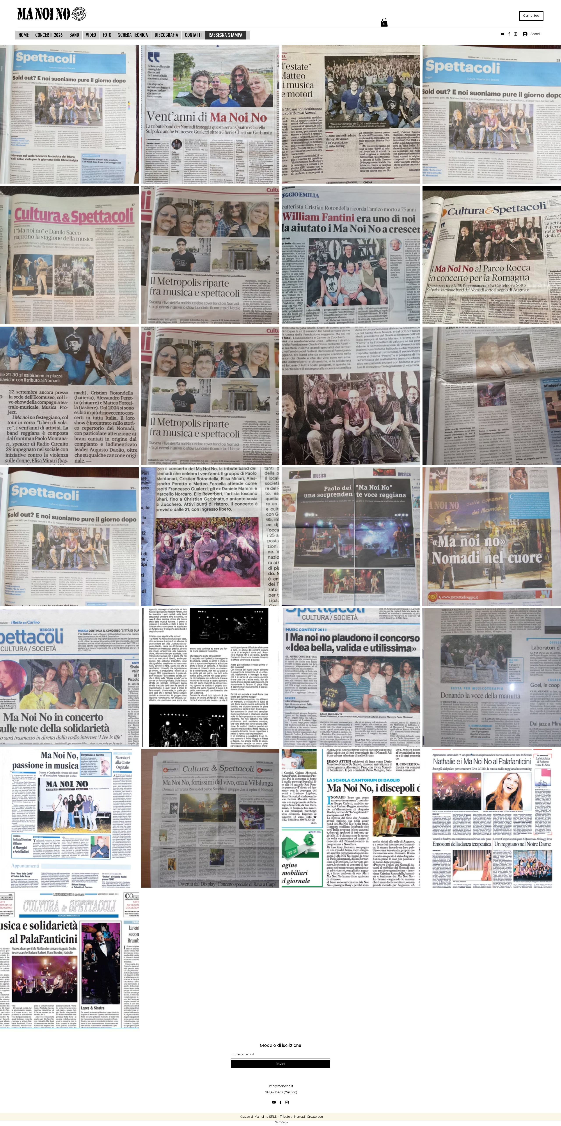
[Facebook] (509, 34)
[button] (384, 22)
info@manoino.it (281, 1086)
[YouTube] (502, 34)
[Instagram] (515, 34)
